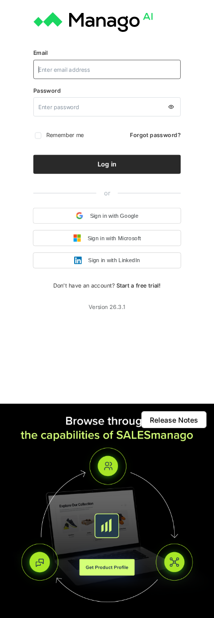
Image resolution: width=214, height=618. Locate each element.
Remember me (65, 135)
